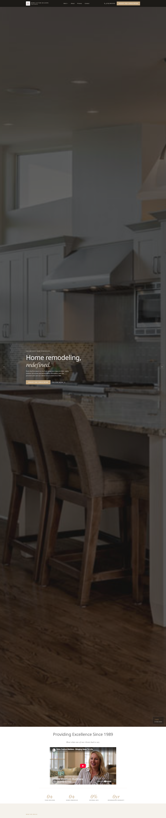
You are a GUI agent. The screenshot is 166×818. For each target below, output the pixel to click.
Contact (87, 3)
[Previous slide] (4, 367)
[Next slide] (162, 367)
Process (79, 3)
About (73, 3)
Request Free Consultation (128, 3)
